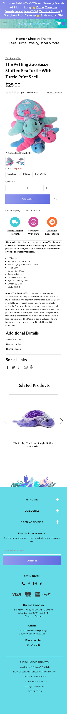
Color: (13, 168)
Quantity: (10, 181)
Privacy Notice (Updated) (34, 662)
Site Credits (35, 691)
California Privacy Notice (34, 667)
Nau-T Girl (31, 11)
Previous (5, 421)
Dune (40, 7)
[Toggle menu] (5, 24)
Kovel (19, 11)
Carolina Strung (49, 11)
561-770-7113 (33, 645)
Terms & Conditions (35, 676)
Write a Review (54, 92)
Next (61, 421)
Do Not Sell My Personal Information (34, 671)
